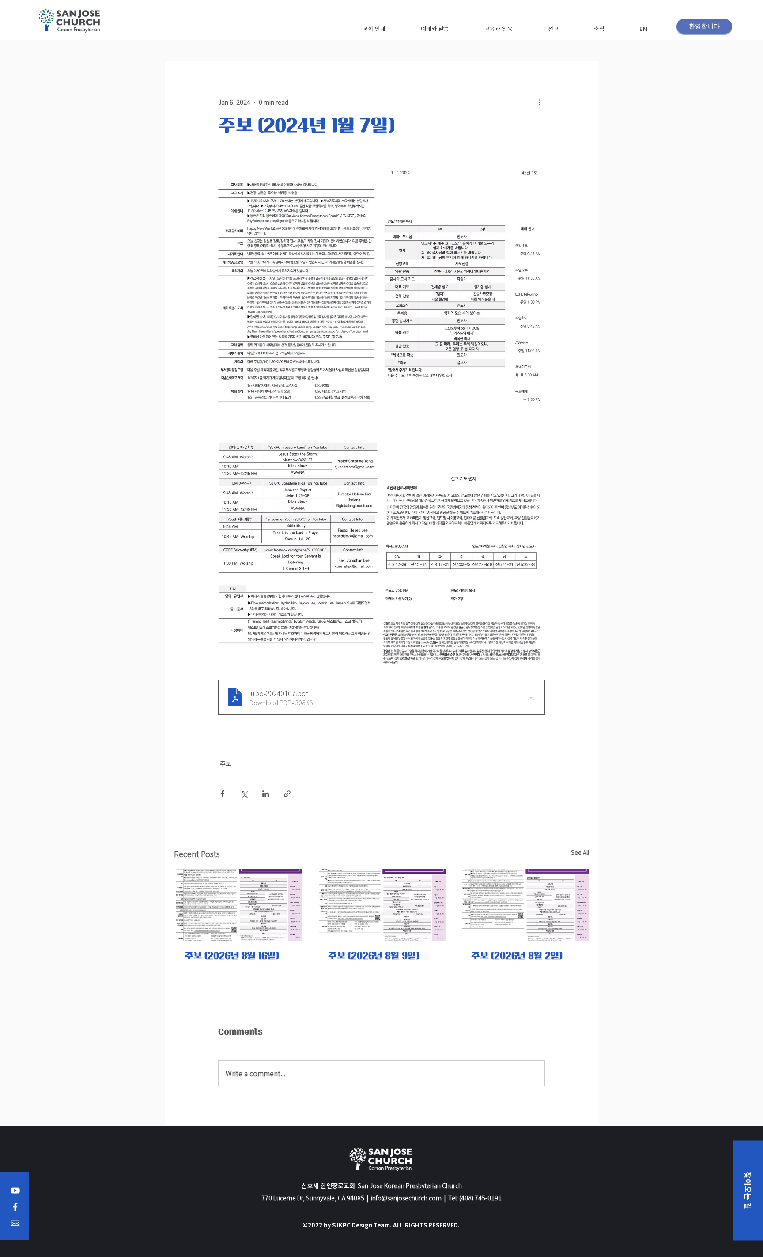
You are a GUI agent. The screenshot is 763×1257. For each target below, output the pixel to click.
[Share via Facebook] (222, 794)
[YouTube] (15, 1190)
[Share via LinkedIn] (265, 794)
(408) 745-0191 (480, 1197)
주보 (225, 763)
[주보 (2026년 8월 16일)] (238, 905)
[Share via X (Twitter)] (244, 794)
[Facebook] (15, 1206)
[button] (374, 28)
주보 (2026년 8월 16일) (232, 956)
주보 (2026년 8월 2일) (517, 956)
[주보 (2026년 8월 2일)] (525, 905)
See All (580, 852)
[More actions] (539, 102)
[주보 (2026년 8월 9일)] (381, 905)
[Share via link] (287, 794)
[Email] (15, 1223)
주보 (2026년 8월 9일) (373, 956)
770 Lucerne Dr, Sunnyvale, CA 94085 (312, 1197)
